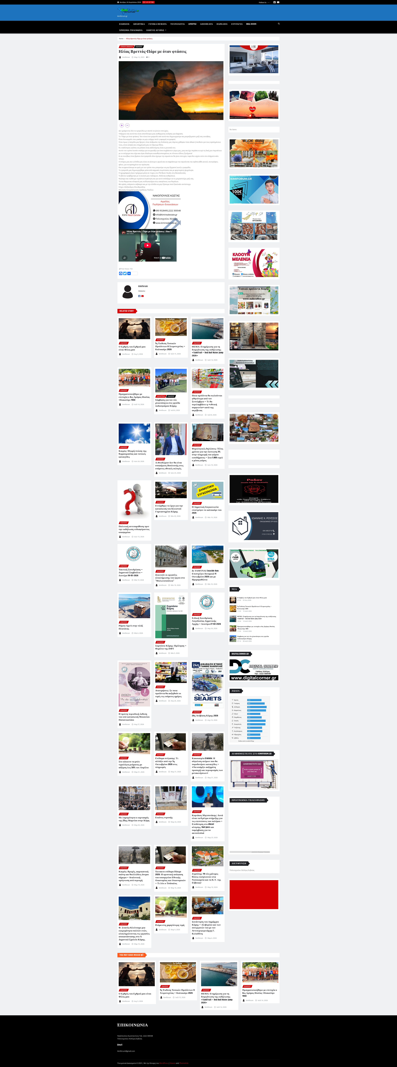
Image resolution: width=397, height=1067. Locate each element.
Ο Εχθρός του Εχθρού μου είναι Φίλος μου (132, 348)
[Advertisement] (254, 894)
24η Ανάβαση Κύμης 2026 (205, 715)
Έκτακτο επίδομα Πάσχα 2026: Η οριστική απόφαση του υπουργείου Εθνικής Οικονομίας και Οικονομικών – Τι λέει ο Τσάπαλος (170, 877)
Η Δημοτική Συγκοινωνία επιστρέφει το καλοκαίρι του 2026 (207, 510)
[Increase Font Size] (122, 125)
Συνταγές (237, 24)
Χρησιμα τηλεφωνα (131, 30)
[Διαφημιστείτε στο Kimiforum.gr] (254, 774)
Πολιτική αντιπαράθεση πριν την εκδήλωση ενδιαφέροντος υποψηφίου (134, 529)
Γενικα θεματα (158, 24)
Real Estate (251, 24)
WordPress (163, 1063)
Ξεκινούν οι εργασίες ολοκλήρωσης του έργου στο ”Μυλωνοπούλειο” (170, 578)
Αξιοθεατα (206, 24)
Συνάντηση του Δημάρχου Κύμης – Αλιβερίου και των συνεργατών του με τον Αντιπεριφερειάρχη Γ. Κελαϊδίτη (206, 927)
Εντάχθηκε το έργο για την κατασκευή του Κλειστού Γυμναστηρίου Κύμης (169, 509)
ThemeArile (183, 1063)
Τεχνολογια (177, 24)
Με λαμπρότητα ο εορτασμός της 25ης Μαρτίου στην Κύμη (134, 819)
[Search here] (279, 24)
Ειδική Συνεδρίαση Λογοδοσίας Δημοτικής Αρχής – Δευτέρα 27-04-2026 (206, 621)
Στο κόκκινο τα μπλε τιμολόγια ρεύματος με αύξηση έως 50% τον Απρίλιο (134, 764)
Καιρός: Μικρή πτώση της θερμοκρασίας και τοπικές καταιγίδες (132, 454)
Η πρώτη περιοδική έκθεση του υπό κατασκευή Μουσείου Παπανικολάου (134, 717)
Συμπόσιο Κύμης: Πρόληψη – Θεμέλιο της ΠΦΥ (170, 647)
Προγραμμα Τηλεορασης (264, 852)
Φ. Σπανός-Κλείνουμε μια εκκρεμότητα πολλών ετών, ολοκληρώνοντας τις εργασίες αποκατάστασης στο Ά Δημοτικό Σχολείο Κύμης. (134, 933)
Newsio (173, 1063)
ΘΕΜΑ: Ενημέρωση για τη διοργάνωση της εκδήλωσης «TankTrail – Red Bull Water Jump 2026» (207, 351)
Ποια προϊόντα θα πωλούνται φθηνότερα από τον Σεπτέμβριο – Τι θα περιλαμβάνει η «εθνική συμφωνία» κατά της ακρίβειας (207, 403)
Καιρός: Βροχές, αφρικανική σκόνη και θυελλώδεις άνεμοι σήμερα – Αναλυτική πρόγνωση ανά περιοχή (134, 876)
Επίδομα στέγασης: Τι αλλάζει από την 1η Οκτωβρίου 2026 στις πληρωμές (166, 763)
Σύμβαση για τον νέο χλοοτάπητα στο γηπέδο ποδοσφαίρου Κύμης (167, 403)
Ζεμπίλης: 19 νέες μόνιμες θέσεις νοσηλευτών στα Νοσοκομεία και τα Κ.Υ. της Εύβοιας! (206, 878)
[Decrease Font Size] (127, 125)
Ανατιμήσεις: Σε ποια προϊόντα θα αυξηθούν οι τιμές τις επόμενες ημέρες (168, 693)
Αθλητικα (139, 24)
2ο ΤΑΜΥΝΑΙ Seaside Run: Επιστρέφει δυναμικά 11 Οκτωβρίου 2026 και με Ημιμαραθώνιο (205, 575)
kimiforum (126, 57)
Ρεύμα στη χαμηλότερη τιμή (170, 925)
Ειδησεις (124, 24)
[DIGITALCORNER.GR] (254, 669)
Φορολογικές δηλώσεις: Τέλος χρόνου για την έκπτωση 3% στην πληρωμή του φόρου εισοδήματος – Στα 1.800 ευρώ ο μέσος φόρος (207, 454)
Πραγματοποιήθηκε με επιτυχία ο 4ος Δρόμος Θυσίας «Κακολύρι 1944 (134, 397)
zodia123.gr (250, 741)
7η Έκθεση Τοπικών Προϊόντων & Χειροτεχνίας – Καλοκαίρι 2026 (170, 346)
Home (121, 39)
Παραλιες (222, 24)
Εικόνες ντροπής (164, 817)
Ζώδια (240, 741)
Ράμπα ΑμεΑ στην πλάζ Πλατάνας (131, 627)
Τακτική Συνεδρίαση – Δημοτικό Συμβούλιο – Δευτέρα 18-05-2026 (131, 572)
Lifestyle (192, 24)
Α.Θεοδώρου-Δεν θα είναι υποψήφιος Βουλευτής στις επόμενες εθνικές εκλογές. (169, 465)
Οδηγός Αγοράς (155, 30)
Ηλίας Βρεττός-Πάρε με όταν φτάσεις (139, 39)
